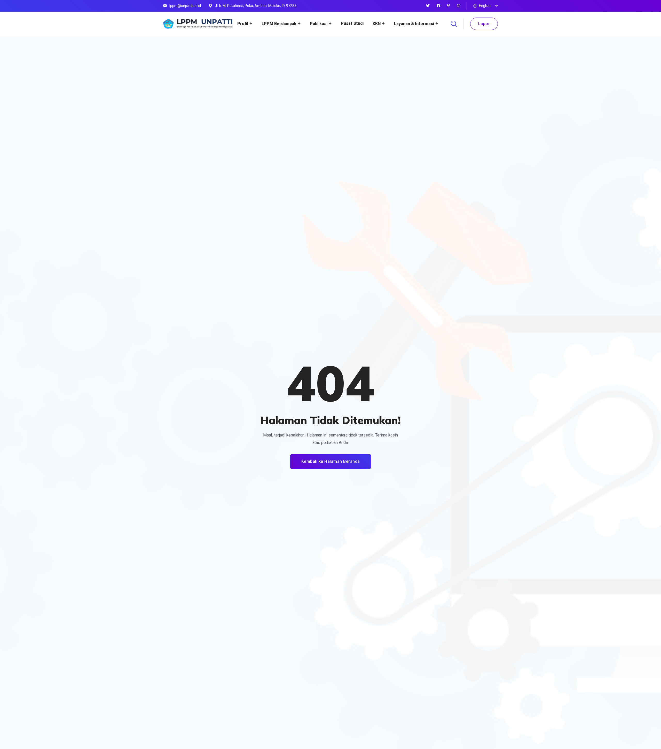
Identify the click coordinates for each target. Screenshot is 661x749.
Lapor (484, 23)
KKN (377, 23)
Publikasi (318, 23)
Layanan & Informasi (414, 23)
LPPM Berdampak (279, 23)
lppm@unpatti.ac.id (185, 6)
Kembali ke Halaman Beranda (330, 461)
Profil (242, 23)
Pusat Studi (352, 23)
